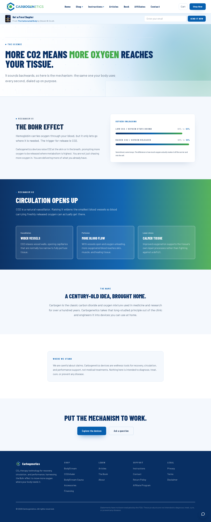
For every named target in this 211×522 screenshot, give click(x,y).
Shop (79, 6)
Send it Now (196, 18)
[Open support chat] (203, 514)
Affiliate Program (142, 485)
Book (126, 6)
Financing (69, 490)
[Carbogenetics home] (25, 6)
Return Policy (139, 479)
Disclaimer (172, 479)
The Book (103, 474)
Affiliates (140, 6)
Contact (155, 6)
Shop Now (197, 6)
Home (68, 6)
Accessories (70, 485)
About (102, 479)
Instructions (96, 6)
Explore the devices (92, 430)
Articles (113, 6)
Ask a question (121, 430)
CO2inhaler (69, 474)
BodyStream (70, 468)
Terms (170, 474)
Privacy (171, 468)
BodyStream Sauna (74, 479)
